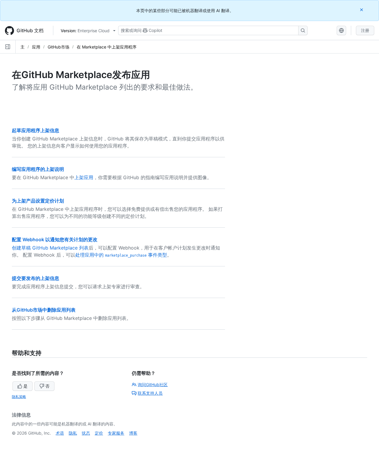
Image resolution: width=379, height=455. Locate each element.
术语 (60, 432)
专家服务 (116, 432)
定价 (99, 432)
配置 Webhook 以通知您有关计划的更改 (54, 239)
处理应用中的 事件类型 (121, 255)
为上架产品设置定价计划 (38, 201)
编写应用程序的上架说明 (38, 169)
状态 (86, 432)
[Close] (362, 9)
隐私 (73, 432)
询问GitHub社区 (153, 384)
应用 (36, 46)
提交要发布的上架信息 (35, 278)
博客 (133, 432)
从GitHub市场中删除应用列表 (44, 310)
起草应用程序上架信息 (35, 130)
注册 (365, 30)
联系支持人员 (150, 393)
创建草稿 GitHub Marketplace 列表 (50, 248)
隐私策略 (19, 396)
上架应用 (83, 177)
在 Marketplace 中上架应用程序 (106, 46)
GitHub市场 (58, 46)
